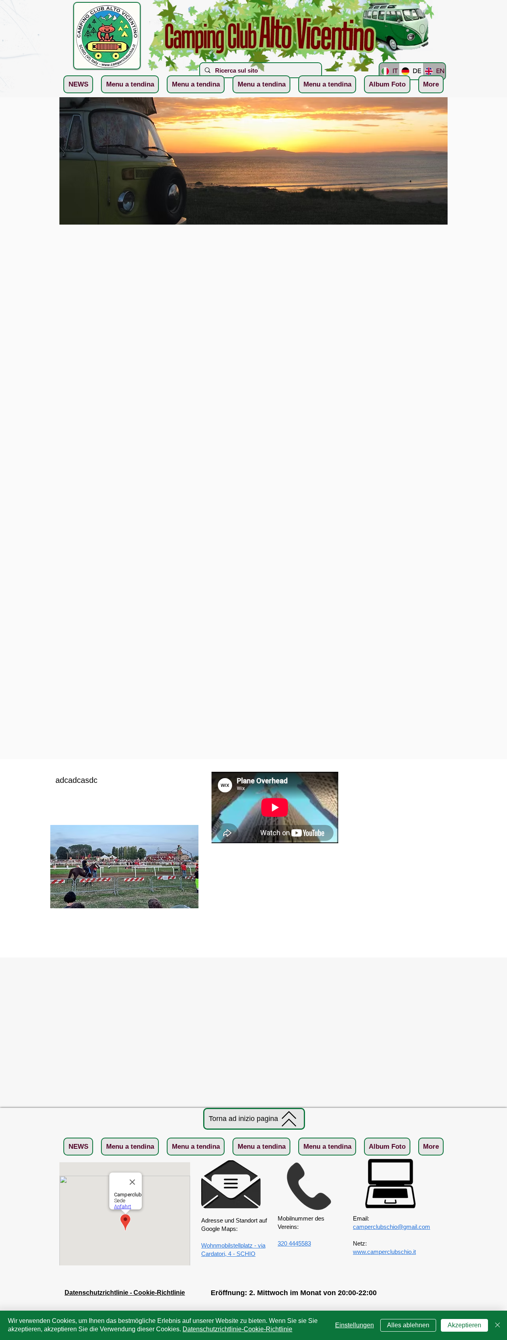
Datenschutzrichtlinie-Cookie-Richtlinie (237, 1329)
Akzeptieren (464, 1325)
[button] (130, 84)
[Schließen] (497, 1325)
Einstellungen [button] (354, 1325)
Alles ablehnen (408, 1325)
